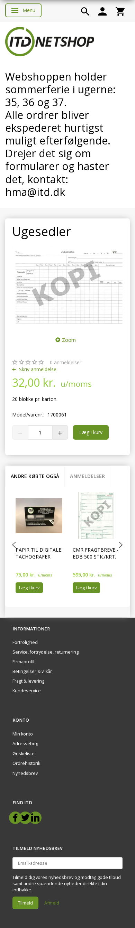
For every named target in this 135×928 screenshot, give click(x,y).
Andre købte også (35, 476)
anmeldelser (65, 362)
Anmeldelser (87, 476)
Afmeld (51, 903)
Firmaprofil (23, 662)
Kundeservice (26, 691)
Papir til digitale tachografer (38, 553)
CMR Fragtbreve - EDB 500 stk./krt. (95, 553)
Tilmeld (25, 903)
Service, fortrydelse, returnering (45, 652)
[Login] (102, 11)
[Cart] (120, 11)
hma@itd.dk (35, 192)
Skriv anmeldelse (37, 369)
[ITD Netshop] (49, 41)
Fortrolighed (25, 642)
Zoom (69, 340)
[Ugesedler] (67, 285)
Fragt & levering (28, 681)
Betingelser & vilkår (32, 671)
